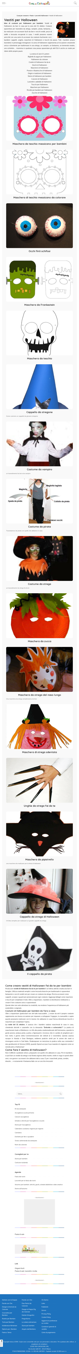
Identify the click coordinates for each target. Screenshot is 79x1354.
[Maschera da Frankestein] (39, 279)
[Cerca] (75, 3)
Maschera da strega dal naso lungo (39, 694)
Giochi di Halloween (39, 65)
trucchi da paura (51, 40)
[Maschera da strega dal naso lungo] (39, 669)
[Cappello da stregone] (39, 386)
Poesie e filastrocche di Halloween (39, 70)
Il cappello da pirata (39, 973)
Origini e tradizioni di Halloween (39, 73)
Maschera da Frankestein (39, 304)
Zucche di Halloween (39, 93)
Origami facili (19, 1268)
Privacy (1, 1344)
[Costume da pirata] (39, 501)
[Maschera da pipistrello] (39, 834)
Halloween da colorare (39, 59)
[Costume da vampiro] (39, 444)
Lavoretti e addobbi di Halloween (39, 82)
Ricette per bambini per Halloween (39, 90)
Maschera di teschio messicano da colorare (39, 197)
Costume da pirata (39, 526)
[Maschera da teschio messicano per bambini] (39, 118)
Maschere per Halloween (39, 87)
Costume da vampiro (39, 469)
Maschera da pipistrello (39, 859)
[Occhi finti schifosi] (39, 225)
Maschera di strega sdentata (39, 752)
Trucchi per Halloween (39, 84)
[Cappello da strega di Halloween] (39, 891)
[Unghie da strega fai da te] (39, 780)
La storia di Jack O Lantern (39, 54)
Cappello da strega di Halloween (39, 916)
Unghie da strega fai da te (39, 805)
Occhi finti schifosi (39, 251)
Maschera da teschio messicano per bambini (39, 143)
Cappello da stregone (39, 412)
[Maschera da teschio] (39, 333)
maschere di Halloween (33, 40)
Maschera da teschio (39, 358)
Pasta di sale (19, 1234)
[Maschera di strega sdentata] (39, 726)
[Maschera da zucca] (39, 615)
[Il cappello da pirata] (39, 948)
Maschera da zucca (39, 641)
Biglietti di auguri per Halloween (39, 57)
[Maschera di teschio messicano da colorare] (39, 172)
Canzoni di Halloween (39, 79)
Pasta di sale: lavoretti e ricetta (26, 1271)
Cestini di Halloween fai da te (39, 62)
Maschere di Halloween (39, 68)
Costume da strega (39, 583)
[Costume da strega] (39, 558)
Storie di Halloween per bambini (39, 76)
